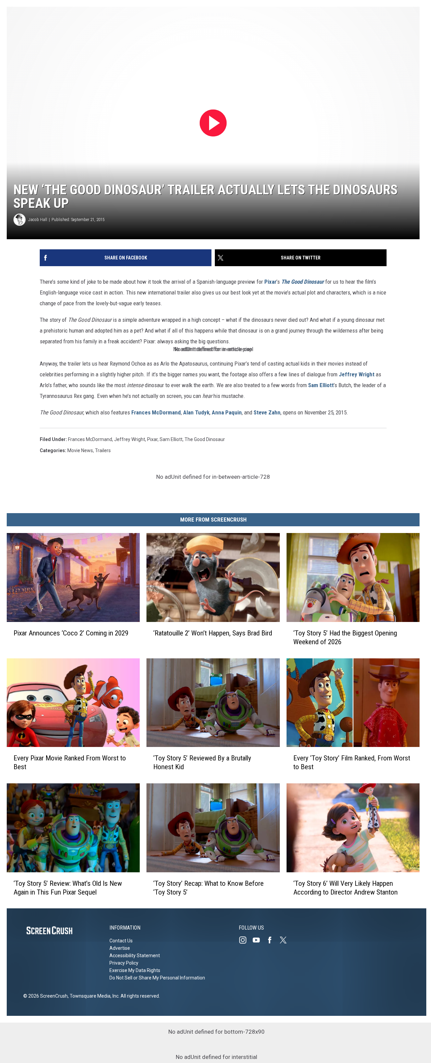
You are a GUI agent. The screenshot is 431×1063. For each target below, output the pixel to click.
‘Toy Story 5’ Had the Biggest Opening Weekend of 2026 (345, 637)
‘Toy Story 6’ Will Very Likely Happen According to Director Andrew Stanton (345, 887)
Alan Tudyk (196, 412)
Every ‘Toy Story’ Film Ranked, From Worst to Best (351, 762)
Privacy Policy (123, 963)
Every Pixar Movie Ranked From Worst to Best (69, 762)
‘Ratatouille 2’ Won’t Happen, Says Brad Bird (212, 633)
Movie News (80, 450)
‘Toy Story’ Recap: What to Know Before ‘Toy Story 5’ (208, 887)
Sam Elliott (321, 385)
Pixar (270, 281)
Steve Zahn (267, 412)
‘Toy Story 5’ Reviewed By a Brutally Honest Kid (202, 762)
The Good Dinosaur (205, 439)
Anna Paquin (227, 412)
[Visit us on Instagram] (245, 940)
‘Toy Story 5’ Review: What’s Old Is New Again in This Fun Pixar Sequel (67, 887)
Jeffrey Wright (356, 374)
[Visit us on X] (286, 940)
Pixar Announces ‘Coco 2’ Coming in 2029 (70, 633)
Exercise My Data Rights (134, 970)
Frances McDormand (156, 412)
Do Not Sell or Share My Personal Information (157, 977)
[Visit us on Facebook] (272, 940)
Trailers (103, 450)
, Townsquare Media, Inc (93, 996)
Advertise (119, 948)
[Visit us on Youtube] (259, 940)
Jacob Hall (37, 219)
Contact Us (121, 940)
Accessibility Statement (134, 955)
